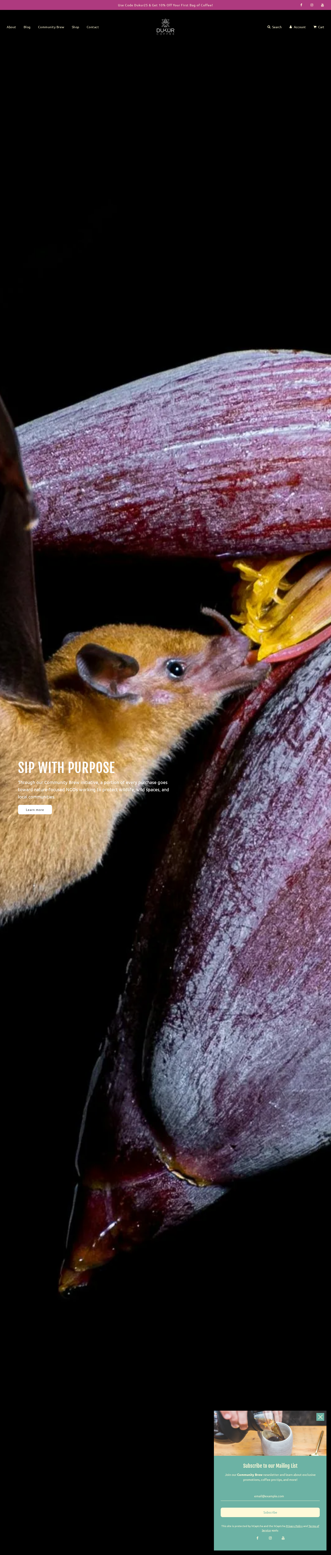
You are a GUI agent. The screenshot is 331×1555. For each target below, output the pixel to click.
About (11, 27)
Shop (75, 27)
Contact (93, 27)
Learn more (35, 809)
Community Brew (51, 27)
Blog (27, 27)
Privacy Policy (294, 1526)
